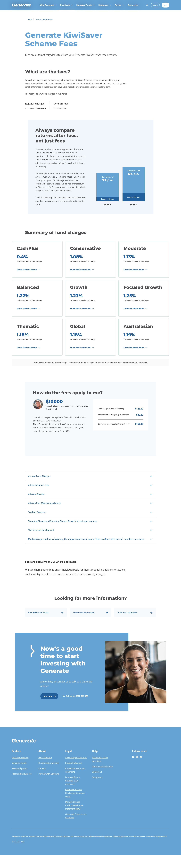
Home (30, 19)
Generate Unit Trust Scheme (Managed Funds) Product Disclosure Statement (101, 836)
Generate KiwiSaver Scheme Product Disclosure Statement (49, 836)
